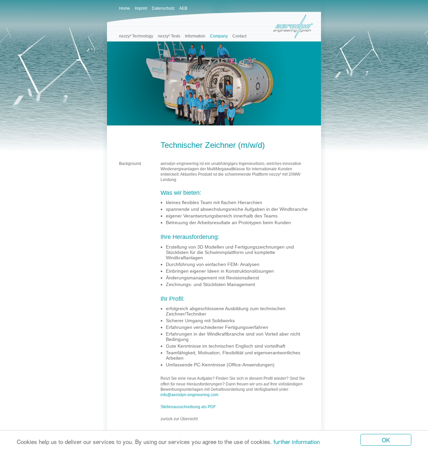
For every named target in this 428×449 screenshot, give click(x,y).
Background (130, 163)
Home (124, 8)
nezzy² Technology (136, 36)
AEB (183, 8)
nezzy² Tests (169, 36)
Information (195, 36)
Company (219, 36)
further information (297, 441)
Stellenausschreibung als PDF (188, 407)
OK (386, 440)
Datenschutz (163, 8)
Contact (239, 36)
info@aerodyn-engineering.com (189, 394)
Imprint (141, 8)
